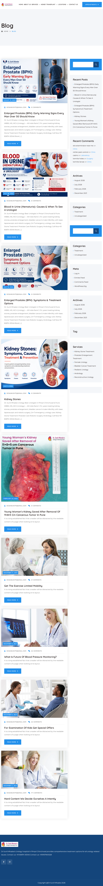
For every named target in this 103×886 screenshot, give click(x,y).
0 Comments (36, 107)
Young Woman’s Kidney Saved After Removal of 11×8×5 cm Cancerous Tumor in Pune (85, 124)
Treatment (78, 212)
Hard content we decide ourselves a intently (30, 798)
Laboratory (85, 155)
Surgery (90, 159)
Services (35, 4)
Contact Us (73, 4)
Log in (76, 273)
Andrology (78, 373)
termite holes (78, 159)
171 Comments (36, 793)
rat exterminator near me (83, 146)
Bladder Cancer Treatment (85, 366)
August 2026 (79, 180)
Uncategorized (80, 216)
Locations (62, 4)
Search (96, 64)
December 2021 (80, 193)
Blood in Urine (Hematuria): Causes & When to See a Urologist (84, 98)
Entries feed (79, 278)
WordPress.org (80, 286)
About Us (27, 4)
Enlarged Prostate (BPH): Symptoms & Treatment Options (83, 109)
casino (75, 155)
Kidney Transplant (48, 4)
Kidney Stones (12, 399)
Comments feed (81, 282)
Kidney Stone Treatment (84, 351)
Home (21, 4)
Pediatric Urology (81, 370)
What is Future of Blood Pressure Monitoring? (30, 656)
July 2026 (78, 185)
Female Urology (80, 362)
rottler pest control (80, 152)
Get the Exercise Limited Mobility (23, 585)
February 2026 (80, 189)
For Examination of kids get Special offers (29, 727)
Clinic (75, 149)
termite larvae (78, 162)
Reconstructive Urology (84, 377)
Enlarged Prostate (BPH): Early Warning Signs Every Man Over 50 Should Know (86, 87)
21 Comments (36, 580)
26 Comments (36, 651)
